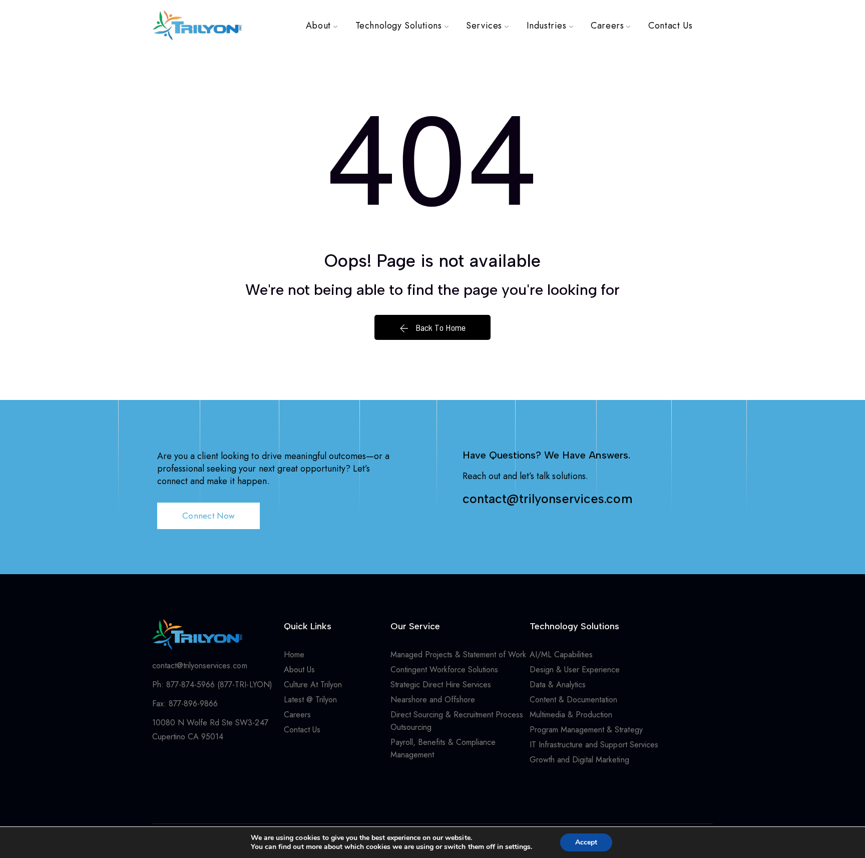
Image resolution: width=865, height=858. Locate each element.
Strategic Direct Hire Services (441, 684)
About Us (299, 669)
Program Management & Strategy (586, 729)
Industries (547, 25)
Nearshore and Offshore (432, 699)
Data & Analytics (558, 684)
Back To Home (439, 327)
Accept (586, 842)
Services (484, 25)
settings (518, 846)
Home (294, 654)
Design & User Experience (575, 669)
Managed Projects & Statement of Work (459, 654)
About (318, 25)
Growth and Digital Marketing (579, 759)
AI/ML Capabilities (561, 654)
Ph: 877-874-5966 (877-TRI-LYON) (212, 684)
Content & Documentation (573, 699)
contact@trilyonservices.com (548, 498)
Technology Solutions (398, 25)
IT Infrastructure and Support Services (594, 744)
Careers (607, 25)
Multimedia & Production (571, 714)
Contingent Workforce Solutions (444, 669)
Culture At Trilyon (313, 684)
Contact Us (670, 25)
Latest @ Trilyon (310, 699)
